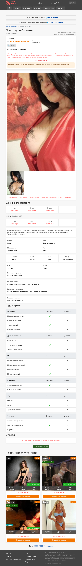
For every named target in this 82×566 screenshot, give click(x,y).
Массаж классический (15, 361)
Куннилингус (11, 341)
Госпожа (10, 401)
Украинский (18, 300)
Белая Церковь (13, 292)
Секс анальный (12, 325)
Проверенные (49, 8)
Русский (10, 300)
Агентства (9, 553)
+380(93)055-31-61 (20, 41)
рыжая (50, 546)
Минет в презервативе (15, 316)
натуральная (68, 259)
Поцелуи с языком (14, 321)
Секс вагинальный (13, 329)
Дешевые (26, 8)
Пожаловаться (42, 61)
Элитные (37, 8)
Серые (10, 268)
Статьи (27, 553)
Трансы (8, 556)
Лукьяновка (12, 250)
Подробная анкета (23, 496)
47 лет (14, 259)
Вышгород (43, 292)
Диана (45, 502)
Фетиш (9, 405)
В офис (10, 284)
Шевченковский (49, 243)
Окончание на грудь (14, 345)
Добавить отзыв (42, 446)
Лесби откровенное (14, 385)
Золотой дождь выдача (15, 421)
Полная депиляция (14, 275)
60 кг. (50, 259)
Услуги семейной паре (15, 350)
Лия (8, 458)
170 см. (32, 259)
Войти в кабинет (61, 3)
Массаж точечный (13, 374)
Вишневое (34, 292)
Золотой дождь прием (15, 425)
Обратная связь (30, 556)
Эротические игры (14, 410)
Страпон (10, 430)
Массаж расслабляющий (16, 365)
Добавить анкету (46, 3)
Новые (17, 8)
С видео (61, 8)
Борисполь (24, 292)
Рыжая (45, 268)
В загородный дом (21, 284)
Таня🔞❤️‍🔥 (47, 458)
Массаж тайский (13, 370)
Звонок (12, 45)
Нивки (45, 250)
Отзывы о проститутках (13, 559)
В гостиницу (34, 284)
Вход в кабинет (30, 562)
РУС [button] (72, 3)
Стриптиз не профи (14, 390)
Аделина (10, 502)
